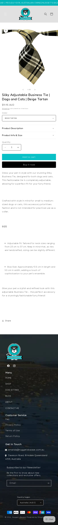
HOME (8, 378)
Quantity (6, 142)
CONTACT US (12, 408)
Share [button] (8, 320)
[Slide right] (35, 90)
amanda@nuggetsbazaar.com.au (26, 449)
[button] (5, 14)
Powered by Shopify (35, 517)
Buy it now (29, 164)
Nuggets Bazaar (19, 517)
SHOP (8, 384)
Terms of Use (12, 430)
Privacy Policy (13, 424)
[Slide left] (23, 90)
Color (4, 113)
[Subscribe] (48, 483)
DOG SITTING (12, 390)
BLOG (8, 396)
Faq (7, 419)
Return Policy (12, 436)
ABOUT (9, 402)
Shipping (5, 108)
